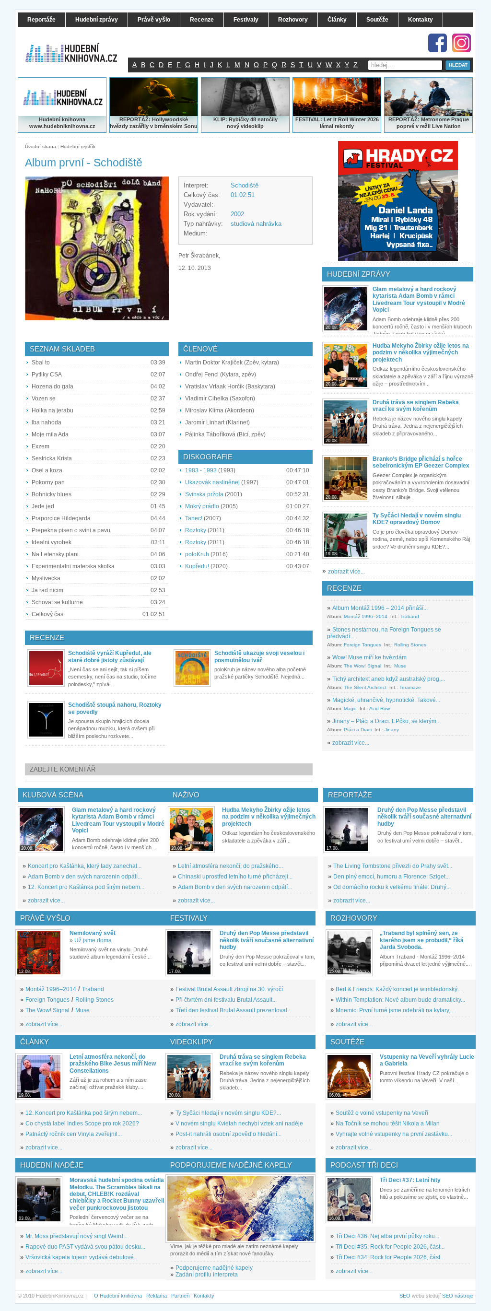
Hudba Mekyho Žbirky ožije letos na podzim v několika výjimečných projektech (421, 352)
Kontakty (204, 1296)
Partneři (180, 1296)
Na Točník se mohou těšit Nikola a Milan (388, 1123)
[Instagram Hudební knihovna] (461, 43)
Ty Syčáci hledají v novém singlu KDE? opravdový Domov (417, 519)
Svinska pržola (204, 494)
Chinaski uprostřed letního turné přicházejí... (235, 876)
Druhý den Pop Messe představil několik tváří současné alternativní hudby (424, 817)
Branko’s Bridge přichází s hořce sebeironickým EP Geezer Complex (421, 462)
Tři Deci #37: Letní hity (410, 1180)
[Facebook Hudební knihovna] (437, 43)
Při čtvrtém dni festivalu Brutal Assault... (226, 999)
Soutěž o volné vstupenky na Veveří (382, 1113)
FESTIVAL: (308, 119)
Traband (409, 616)
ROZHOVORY (353, 918)
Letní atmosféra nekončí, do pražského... (230, 866)
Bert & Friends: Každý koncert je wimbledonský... (399, 989)
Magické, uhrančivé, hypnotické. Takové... (386, 700)
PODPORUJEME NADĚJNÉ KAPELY (231, 1165)
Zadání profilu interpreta (206, 1274)
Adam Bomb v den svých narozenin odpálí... (85, 876)
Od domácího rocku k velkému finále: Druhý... (392, 887)
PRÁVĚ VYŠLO (45, 918)
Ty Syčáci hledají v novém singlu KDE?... (228, 1113)
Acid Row (379, 708)
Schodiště (244, 185)
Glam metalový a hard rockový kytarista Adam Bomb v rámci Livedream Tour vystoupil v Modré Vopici (419, 299)
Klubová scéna (53, 795)
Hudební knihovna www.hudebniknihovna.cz (62, 123)
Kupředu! (197, 566)
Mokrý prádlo (202, 506)
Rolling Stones (410, 644)
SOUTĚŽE (347, 1042)
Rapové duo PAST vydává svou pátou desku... (85, 1246)
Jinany (392, 729)
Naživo (186, 795)
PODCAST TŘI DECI (364, 1165)
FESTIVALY (189, 918)
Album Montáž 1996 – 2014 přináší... (380, 608)
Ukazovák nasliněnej (212, 482)
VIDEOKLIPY (191, 1042)
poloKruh (197, 554)
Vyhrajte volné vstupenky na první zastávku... (394, 1134)
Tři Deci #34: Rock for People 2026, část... (390, 1257)
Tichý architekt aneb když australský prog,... (388, 679)
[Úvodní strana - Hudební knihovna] (78, 46)
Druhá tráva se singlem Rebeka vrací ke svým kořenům (416, 405)
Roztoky (195, 530)
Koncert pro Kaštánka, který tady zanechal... (84, 866)
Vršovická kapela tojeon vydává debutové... (81, 1257)
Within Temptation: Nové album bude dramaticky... (400, 999)
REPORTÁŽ (403, 119)
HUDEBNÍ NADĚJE (51, 1165)
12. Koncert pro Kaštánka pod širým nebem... (86, 887)
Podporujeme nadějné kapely (214, 1267)
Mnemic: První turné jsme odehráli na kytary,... (395, 1010)
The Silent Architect (365, 687)
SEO (404, 1296)
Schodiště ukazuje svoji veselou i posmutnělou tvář (259, 656)
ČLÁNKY (34, 1042)
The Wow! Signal (362, 665)
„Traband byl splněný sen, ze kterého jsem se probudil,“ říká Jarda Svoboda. (422, 940)
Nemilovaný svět (93, 933)
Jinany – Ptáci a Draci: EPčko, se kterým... (386, 721)
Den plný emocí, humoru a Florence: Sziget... (391, 876)
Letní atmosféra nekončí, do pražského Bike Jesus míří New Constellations (113, 1063)
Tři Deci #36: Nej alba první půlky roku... (387, 1236)
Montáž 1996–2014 (365, 616)
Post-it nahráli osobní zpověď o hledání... (228, 1134)
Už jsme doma (93, 940)
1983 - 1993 (201, 470)
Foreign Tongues (362, 644)
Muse (400, 665)
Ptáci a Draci (358, 729)
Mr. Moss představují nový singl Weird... (76, 1236)
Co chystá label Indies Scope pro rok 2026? (82, 1123)
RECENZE (344, 588)
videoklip (252, 126)
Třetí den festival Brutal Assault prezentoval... (233, 1010)
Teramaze (410, 687)
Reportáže (350, 795)
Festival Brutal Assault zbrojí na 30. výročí (229, 989)
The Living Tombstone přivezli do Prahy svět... (392, 866)
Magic (350, 708)
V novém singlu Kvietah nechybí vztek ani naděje (239, 1123)
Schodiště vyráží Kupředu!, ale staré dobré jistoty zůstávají (110, 656)
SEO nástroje (457, 1296)
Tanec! (193, 518)
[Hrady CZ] (398, 201)
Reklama (156, 1296)
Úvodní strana (40, 146)
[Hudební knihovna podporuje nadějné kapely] (240, 1208)
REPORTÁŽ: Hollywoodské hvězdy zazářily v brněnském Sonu (154, 123)
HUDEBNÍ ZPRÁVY (358, 274)
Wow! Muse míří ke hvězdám (369, 657)
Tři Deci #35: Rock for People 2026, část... (390, 1246)
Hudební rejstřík (77, 146)
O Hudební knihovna (118, 1296)
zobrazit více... (346, 571)
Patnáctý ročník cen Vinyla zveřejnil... (73, 1134)
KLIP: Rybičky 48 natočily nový (245, 123)
